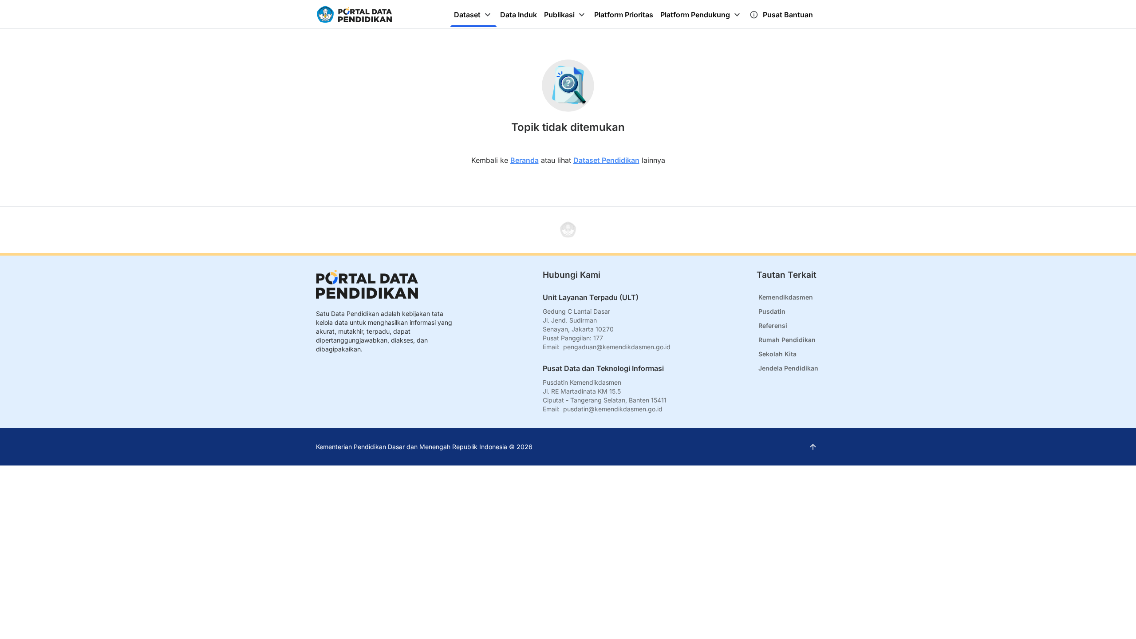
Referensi (772, 325)
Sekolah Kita (777, 354)
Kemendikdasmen (785, 297)
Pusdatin (771, 311)
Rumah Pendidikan (787, 339)
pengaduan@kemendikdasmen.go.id (617, 347)
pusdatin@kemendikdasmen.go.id (613, 409)
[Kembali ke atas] (568, 230)
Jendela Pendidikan (788, 368)
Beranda (524, 160)
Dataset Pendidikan (606, 160)
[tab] (473, 14)
